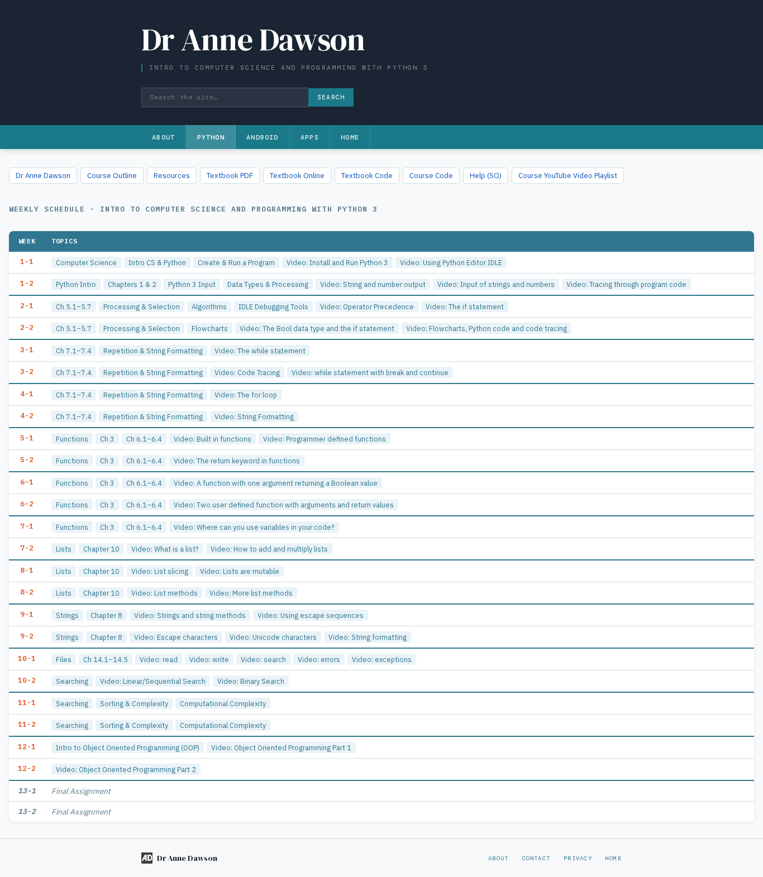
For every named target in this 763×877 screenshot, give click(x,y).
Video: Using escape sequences (310, 615)
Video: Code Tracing (247, 372)
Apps (310, 137)
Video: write (209, 659)
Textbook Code (367, 175)
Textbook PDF (230, 175)
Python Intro (76, 284)
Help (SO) (486, 175)
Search (331, 97)
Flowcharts (210, 328)
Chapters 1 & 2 (132, 284)
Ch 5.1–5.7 (74, 306)
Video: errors (319, 659)
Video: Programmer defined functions (324, 438)
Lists (63, 548)
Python (211, 137)
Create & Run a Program (236, 262)
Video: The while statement (260, 350)
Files (63, 659)
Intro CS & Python (157, 262)
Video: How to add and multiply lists (269, 548)
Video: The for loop (245, 394)
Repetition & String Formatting (153, 350)
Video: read (159, 659)
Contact (536, 858)
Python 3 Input (192, 284)
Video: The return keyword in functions (237, 460)
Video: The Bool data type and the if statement (317, 328)
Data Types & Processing (267, 284)
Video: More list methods (251, 592)
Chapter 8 (106, 615)
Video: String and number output (373, 284)
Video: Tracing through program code (626, 284)
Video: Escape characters (176, 636)
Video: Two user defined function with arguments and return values (284, 504)
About (163, 137)
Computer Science (86, 262)
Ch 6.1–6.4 (144, 438)
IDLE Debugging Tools (273, 306)
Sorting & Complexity (134, 703)
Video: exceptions (382, 659)
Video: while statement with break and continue (370, 372)
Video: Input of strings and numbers (496, 284)
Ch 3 (107, 438)
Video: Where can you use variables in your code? (254, 527)
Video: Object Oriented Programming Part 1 (281, 747)
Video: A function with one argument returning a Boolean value (276, 482)
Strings (67, 615)
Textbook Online (297, 175)
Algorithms (209, 306)
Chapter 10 (101, 548)
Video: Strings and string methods (190, 615)
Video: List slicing (159, 571)
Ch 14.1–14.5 (105, 659)
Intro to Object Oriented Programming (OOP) (127, 747)
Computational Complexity (223, 703)
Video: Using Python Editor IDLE (451, 262)
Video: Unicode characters (273, 636)
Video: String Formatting (254, 416)
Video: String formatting (367, 636)
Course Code (431, 175)
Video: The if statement (465, 306)
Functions (72, 438)
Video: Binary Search (250, 681)
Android (262, 137)
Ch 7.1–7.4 (74, 350)
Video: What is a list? (165, 548)
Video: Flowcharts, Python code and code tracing (486, 328)
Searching (72, 681)
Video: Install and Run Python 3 (337, 262)
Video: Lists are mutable (239, 571)
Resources (172, 175)
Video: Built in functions (212, 438)
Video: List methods (164, 592)
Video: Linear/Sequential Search (153, 681)
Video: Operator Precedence (367, 306)
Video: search (263, 659)
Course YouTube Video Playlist (567, 175)
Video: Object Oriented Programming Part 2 (126, 769)
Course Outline (112, 175)
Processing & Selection (141, 306)
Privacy (578, 858)
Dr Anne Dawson (43, 175)
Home (350, 137)
